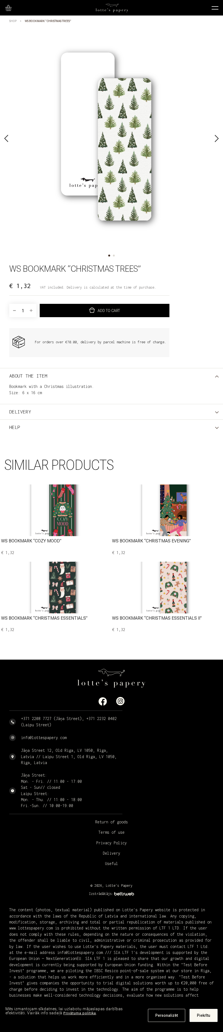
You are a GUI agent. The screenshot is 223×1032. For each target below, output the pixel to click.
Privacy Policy (111, 843)
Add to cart (109, 310)
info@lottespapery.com (44, 737)
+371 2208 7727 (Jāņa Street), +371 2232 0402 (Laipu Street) (69, 721)
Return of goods (111, 822)
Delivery (111, 853)
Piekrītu (203, 1015)
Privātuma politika (79, 1013)
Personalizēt (166, 1015)
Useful (111, 863)
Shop (13, 21)
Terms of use (111, 832)
